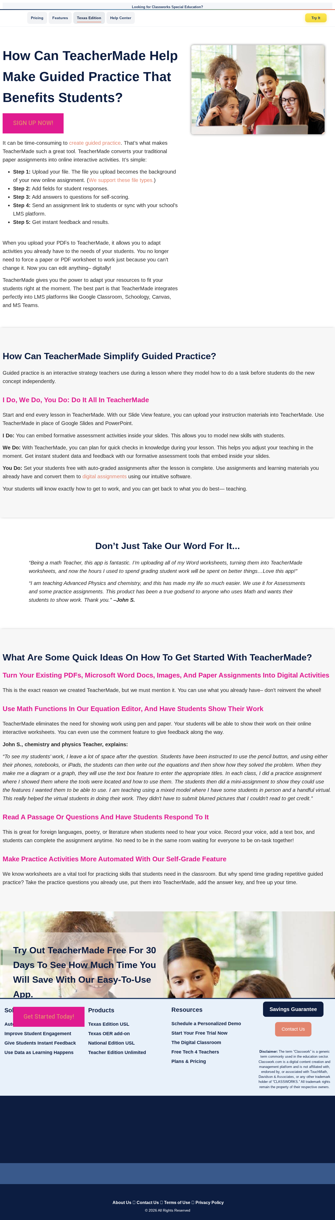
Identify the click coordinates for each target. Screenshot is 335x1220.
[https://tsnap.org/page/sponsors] (234, 1129)
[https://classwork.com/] (162, 1191)
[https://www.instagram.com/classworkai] (186, 1172)
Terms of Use (177, 1202)
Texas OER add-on (109, 1033)
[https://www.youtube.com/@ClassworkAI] (204, 1172)
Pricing (37, 18)
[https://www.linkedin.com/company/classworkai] (130, 1172)
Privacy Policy (210, 1202)
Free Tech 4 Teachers (195, 1052)
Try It (315, 18)
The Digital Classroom (196, 1042)
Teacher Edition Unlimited (117, 1052)
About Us (122, 1202)
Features (60, 18)
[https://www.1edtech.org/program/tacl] (103, 1129)
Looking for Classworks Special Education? (167, 7)
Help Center (120, 18)
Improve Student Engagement (37, 1033)
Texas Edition (89, 18)
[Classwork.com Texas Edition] (15, 18)
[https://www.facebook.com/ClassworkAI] (167, 1172)
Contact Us (148, 1202)
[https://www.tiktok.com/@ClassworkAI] (149, 1172)
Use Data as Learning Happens (39, 1052)
